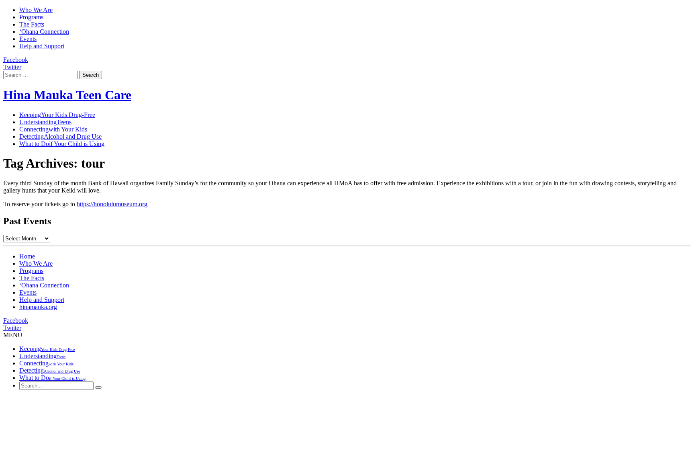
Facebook (15, 59)
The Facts (31, 24)
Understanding (45, 122)
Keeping (57, 114)
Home (27, 256)
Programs (31, 17)
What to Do (61, 143)
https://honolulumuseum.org (112, 204)
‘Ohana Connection (44, 31)
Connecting (53, 129)
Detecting (60, 136)
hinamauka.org (38, 306)
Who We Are (36, 9)
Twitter (12, 67)
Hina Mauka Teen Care (67, 95)
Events (28, 38)
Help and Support (41, 46)
